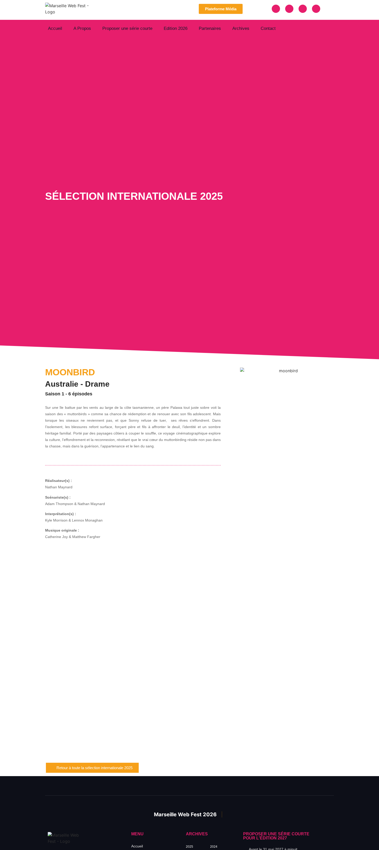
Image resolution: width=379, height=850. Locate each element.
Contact (268, 28)
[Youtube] (316, 9)
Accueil (55, 28)
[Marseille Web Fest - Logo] (71, 9)
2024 (213, 846)
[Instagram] (289, 9)
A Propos (82, 28)
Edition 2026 (175, 28)
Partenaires (210, 28)
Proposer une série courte (127, 28)
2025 (189, 846)
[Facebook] (276, 9)
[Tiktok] (303, 9)
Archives (240, 28)
